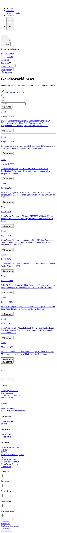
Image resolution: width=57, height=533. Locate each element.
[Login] (10, 18)
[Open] (4, 36)
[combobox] (3, 97)
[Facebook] (9, 380)
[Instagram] (15, 380)
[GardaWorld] (13, 4)
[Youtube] (12, 380)
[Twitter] (5, 380)
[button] (28, 59)
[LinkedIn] (2, 380)
